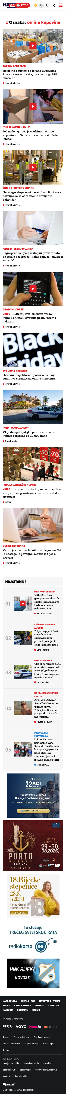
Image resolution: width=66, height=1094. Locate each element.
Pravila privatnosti (42, 1037)
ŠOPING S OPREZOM (15, 66)
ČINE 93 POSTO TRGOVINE (18, 188)
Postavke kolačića (21, 1037)
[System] (41, 5)
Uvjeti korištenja (32, 1043)
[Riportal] (13, 5)
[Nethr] (51, 1026)
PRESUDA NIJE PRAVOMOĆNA (41, 734)
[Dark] (47, 5)
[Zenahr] (35, 1026)
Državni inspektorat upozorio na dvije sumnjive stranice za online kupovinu (29, 377)
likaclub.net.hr (21, 1076)
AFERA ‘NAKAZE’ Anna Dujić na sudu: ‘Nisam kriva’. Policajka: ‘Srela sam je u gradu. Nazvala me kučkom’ (46, 708)
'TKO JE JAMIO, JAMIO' (16, 127)
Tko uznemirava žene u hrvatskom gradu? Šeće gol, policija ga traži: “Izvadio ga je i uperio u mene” (47, 670)
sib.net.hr (47, 1063)
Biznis (8, 502)
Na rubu (8, 1010)
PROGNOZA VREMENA (44, 591)
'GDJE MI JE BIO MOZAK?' (18, 249)
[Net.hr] (8, 1026)
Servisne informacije (11, 1043)
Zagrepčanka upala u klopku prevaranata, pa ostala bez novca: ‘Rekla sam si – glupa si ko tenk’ (33, 256)
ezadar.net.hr (25, 1069)
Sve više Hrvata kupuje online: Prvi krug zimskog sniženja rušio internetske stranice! (32, 493)
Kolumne (22, 1010)
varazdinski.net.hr (31, 1063)
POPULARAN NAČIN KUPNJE (19, 485)
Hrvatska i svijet (12, 83)
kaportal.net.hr (9, 1069)
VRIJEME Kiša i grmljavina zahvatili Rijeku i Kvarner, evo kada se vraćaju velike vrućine (46, 601)
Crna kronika (11, 441)
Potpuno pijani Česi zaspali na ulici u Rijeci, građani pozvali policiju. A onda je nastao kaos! (46, 637)
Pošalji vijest (48, 1043)
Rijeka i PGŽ (43, 764)
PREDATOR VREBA (43, 660)
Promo (36, 1010)
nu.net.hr (6, 1076)
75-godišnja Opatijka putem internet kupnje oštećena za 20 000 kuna (28, 434)
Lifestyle (53, 1005)
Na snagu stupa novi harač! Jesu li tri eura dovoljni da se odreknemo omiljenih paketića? (32, 195)
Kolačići (6, 1037)
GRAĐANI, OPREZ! (13, 309)
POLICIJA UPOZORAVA (16, 428)
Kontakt (6, 1050)
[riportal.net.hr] (9, 1084)
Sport (6, 1005)
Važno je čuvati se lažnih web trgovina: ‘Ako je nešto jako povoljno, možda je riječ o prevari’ (33, 553)
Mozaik (39, 1005)
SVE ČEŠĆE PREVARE (15, 371)
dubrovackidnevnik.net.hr (46, 1069)
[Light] (35, 5)
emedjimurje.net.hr (11, 1063)
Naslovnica (10, 1001)
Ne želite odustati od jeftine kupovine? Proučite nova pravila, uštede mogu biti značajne (30, 74)
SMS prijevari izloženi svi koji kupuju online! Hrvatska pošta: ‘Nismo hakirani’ (29, 317)
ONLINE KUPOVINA (14, 546)
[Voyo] (21, 1026)
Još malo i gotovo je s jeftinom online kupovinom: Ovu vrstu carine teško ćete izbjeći (30, 135)
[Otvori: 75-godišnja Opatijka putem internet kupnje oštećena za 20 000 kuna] (33, 407)
